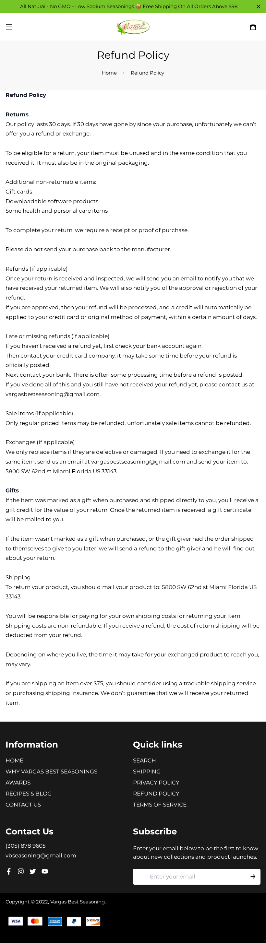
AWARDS (18, 782)
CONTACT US (23, 804)
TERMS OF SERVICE (160, 804)
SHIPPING (147, 771)
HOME (14, 760)
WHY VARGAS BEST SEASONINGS (51, 771)
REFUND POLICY (156, 793)
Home (109, 73)
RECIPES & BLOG (29, 793)
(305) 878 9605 (26, 846)
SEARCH (144, 760)
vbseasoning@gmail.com (41, 855)
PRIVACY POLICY (156, 782)
